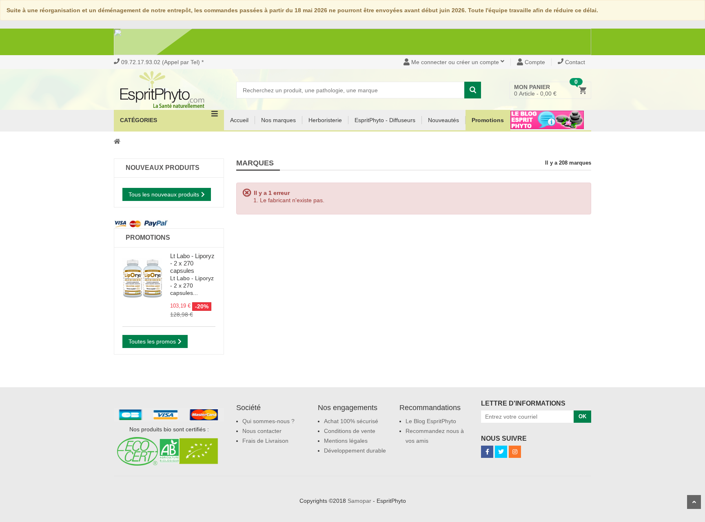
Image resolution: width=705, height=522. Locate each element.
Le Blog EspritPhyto (431, 421)
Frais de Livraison (265, 440)
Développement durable (355, 450)
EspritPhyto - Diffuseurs (385, 120)
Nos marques (278, 120)
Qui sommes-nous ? (268, 421)
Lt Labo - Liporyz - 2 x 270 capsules (192, 263)
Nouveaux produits (163, 167)
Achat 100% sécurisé (351, 421)
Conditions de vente (349, 431)
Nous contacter (262, 431)
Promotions (488, 120)
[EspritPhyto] (169, 89)
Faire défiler (694, 502)
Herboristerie (325, 120)
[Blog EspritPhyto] (547, 125)
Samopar (359, 500)
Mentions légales (346, 440)
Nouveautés (443, 120)
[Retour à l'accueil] (117, 141)
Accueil (239, 120)
